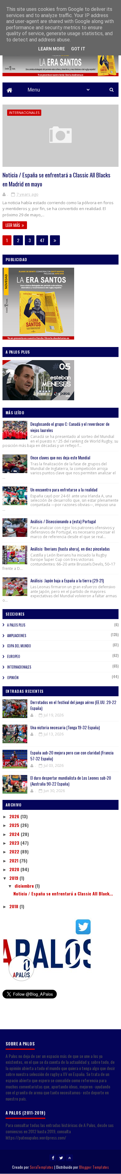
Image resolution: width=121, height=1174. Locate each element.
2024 (15, 834)
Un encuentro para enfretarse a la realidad (63, 489)
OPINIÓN (13, 677)
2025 (14, 825)
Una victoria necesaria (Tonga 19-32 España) (65, 727)
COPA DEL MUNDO (19, 645)
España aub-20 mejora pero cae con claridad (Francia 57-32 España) (72, 755)
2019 (14, 878)
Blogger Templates (94, 1167)
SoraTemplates (41, 1167)
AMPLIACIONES (16, 635)
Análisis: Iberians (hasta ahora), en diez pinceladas (70, 549)
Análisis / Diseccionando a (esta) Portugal (63, 521)
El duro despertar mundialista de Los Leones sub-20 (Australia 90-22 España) (70, 781)
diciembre (25, 885)
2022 (14, 851)
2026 (14, 816)
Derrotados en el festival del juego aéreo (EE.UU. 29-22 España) (73, 705)
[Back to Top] (69, 1157)
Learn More (51, 48)
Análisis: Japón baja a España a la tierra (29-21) (67, 580)
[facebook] (52, 1157)
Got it (78, 48)
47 (42, 240)
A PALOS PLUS (16, 624)
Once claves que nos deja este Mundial (60, 457)
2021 (14, 860)
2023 (14, 842)
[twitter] (61, 1157)
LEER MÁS (13, 225)
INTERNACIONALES (24, 112)
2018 (14, 906)
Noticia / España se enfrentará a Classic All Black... (63, 893)
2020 (14, 869)
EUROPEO (13, 656)
